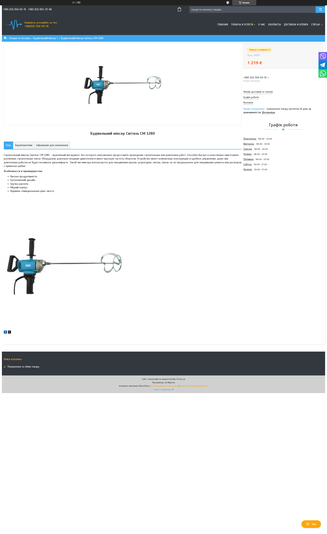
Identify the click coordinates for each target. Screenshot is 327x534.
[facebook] (5, 332)
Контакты (274, 24)
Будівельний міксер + (45, 38)
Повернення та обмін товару (23, 366)
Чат (314, 524)
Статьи (315, 24)
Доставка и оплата (296, 24)
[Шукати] (320, 9)
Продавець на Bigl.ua (163, 382)
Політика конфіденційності (194, 386)
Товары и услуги (242, 24)
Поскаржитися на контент (164, 386)
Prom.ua (181, 379)
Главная (222, 24)
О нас (261, 24)
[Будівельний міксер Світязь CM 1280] (256, 192)
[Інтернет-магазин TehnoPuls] (12, 24)
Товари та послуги (19, 38)
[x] (9, 332)
